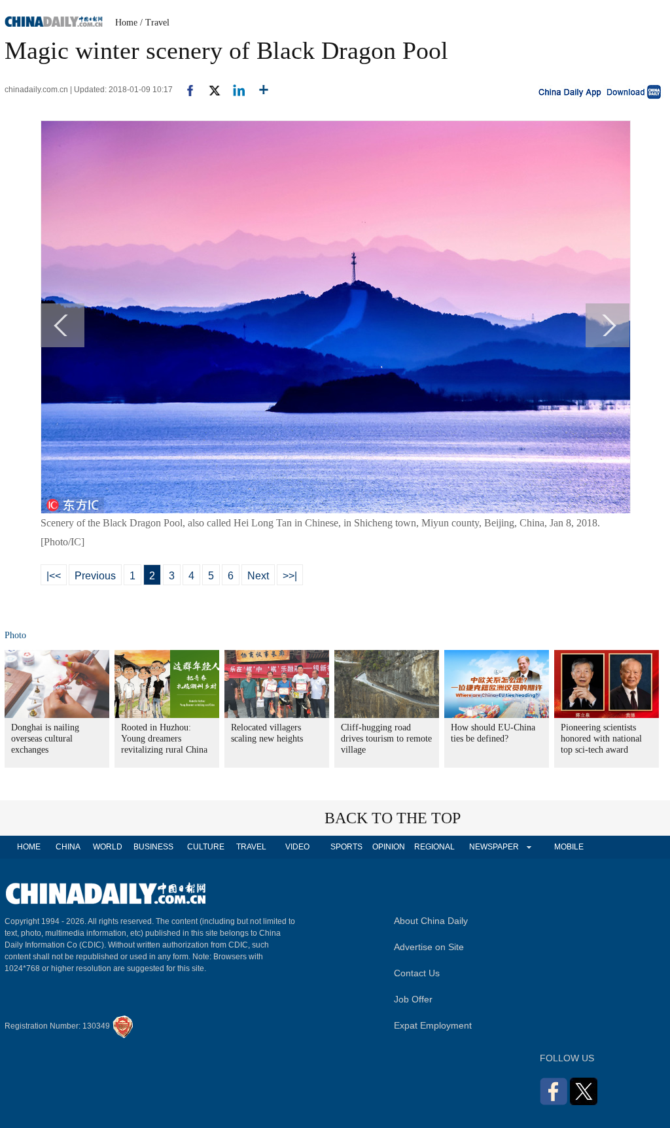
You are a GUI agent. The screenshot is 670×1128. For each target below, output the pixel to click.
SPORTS (346, 846)
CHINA (68, 846)
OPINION (388, 846)
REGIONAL (434, 846)
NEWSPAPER (493, 846)
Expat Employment (433, 1025)
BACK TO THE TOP (393, 818)
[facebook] (185, 89)
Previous (95, 575)
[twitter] (209, 89)
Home (126, 22)
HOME (29, 846)
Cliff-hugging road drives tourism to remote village (386, 739)
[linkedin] (233, 89)
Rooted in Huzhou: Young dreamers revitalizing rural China (164, 739)
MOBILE (569, 846)
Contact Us (417, 973)
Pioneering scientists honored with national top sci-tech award (601, 739)
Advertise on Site (429, 947)
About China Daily (431, 920)
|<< (53, 575)
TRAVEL (251, 846)
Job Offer (413, 999)
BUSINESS (153, 846)
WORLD (107, 846)
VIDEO (297, 846)
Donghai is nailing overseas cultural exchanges (45, 739)
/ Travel (154, 22)
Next (258, 575)
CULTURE (205, 846)
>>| (290, 575)
